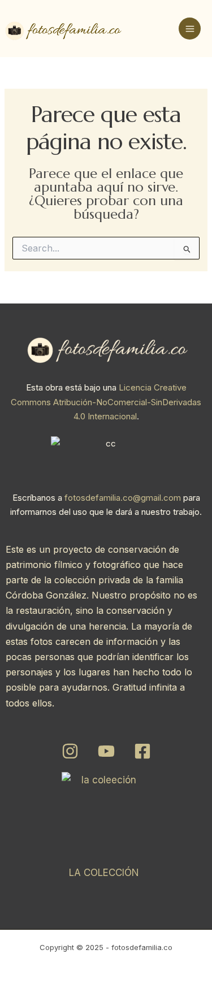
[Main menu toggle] (190, 29)
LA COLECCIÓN (104, 872)
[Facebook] (142, 751)
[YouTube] (106, 751)
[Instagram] (70, 751)
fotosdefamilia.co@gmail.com (122, 497)
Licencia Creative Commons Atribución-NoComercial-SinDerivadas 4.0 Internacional (106, 402)
